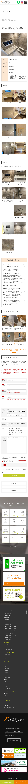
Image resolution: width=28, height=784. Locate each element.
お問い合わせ (8, 703)
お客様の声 (7, 615)
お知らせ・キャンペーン (10, 617)
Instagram (15, 740)
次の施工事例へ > (14, 490)
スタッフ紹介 (8, 647)
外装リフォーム (8, 658)
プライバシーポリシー (9, 707)
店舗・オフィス (8, 698)
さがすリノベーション (9, 624)
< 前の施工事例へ (14, 483)
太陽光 (6, 684)
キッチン (7, 668)
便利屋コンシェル (9, 637)
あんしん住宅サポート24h (10, 628)
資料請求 (7, 705)
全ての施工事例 (13, 546)
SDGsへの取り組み (9, 649)
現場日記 (7, 619)
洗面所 (6, 670)
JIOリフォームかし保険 (10, 631)
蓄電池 (6, 686)
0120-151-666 (15, 579)
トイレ (6, 666)
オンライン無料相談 (9, 633)
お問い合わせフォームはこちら (15, 583)
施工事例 (8, 19)
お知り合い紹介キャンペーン (11, 626)
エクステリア (8, 688)
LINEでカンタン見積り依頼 (10, 635)
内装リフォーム (8, 656)
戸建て (6, 693)
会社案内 (7, 644)
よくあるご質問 (8, 613)
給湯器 (6, 672)
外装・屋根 (7, 677)
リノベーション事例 (9, 691)
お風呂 (6, 664)
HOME (3, 19)
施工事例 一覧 (14, 486)
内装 (6, 675)
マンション (7, 695)
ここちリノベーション (9, 622)
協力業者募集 (8, 639)
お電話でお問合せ (8, 782)
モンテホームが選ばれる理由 (11, 610)
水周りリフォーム (9, 654)
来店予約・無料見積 (21, 782)
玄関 (6, 679)
